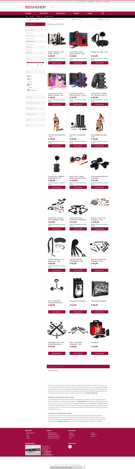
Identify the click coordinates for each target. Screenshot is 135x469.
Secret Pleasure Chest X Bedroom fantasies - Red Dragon (77, 53)
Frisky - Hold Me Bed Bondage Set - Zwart (76, 343)
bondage (55, 385)
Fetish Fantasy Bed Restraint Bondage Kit (99, 177)
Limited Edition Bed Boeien (78, 301)
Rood (31, 76)
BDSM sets (57, 409)
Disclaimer (67, 465)
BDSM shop (65, 417)
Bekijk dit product (56, 62)
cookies (70, 467)
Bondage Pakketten (30, 41)
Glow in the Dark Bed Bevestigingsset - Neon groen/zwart (76, 260)
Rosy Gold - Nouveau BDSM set (77, 135)
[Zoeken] (81, 7)
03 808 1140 (47, 453)
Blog (27, 434)
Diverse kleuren (33, 90)
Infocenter (72, 436)
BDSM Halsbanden (30, 30)
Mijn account (98, 1)
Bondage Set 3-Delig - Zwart (99, 52)
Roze (31, 81)
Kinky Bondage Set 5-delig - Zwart (99, 135)
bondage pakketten (103, 385)
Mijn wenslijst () (106, 1)
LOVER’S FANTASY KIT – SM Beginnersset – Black (56, 260)
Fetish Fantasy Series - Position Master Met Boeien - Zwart (78, 219)
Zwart (31, 84)
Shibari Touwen (29, 50)
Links (27, 436)
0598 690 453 (47, 451)
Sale (102, 13)
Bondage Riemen (29, 44)
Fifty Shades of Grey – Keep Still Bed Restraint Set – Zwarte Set (56, 343)
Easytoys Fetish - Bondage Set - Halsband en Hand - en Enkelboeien (99, 94)
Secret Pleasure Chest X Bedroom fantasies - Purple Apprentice (78, 94)
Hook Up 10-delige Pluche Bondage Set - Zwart (98, 260)
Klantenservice (91, 1)
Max (38, 65)
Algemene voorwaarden (59, 465)
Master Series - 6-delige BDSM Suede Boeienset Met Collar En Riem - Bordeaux (78, 177)
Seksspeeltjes (60, 13)
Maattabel (72, 434)
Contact (71, 433)
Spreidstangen (29, 52)
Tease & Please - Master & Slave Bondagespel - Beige (56, 219)
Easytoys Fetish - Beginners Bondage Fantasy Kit (56, 177)
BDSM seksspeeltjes (52, 403)
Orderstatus (94, 434)
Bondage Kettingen (30, 38)
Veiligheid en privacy (53, 434)
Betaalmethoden (52, 433)
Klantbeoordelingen (77, 465)
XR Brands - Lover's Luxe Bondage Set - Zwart (98, 219)
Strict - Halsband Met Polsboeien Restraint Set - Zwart (56, 302)
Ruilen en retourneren (53, 438)
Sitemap (93, 436)
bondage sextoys (62, 403)
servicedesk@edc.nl (47, 455)
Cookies (93, 433)
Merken (28, 438)
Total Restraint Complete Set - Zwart (56, 135)
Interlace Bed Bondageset (98, 301)
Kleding (76, 13)
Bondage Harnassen (30, 35)
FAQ (70, 438)
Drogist (90, 13)
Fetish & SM (43, 13)
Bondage (28, 13)
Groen (31, 79)
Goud (31, 87)
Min (27, 65)
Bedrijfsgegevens (30, 433)
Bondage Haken (29, 33)
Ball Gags (28, 27)
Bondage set (95, 342)
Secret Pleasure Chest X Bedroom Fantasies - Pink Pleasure (55, 94)
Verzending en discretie (54, 436)
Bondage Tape (29, 47)
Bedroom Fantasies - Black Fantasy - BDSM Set (56, 52)
